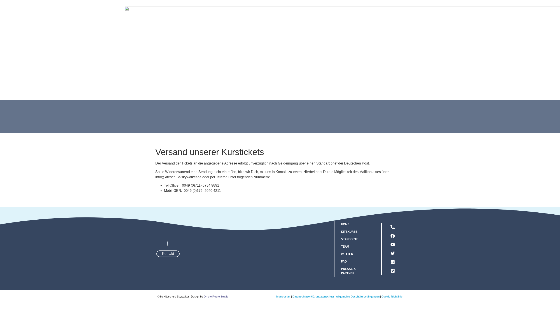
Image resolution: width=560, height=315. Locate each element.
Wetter (356, 67)
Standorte (331, 67)
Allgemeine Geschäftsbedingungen (358, 296)
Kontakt (394, 67)
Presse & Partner (348, 271)
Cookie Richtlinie (392, 296)
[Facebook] (392, 235)
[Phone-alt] (392, 227)
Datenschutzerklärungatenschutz (313, 296)
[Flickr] (392, 262)
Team (309, 67)
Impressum (283, 296)
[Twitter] (392, 253)
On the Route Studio (216, 296)
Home (345, 224)
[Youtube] (392, 244)
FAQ (375, 67)
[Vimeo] (392, 270)
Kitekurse (287, 67)
